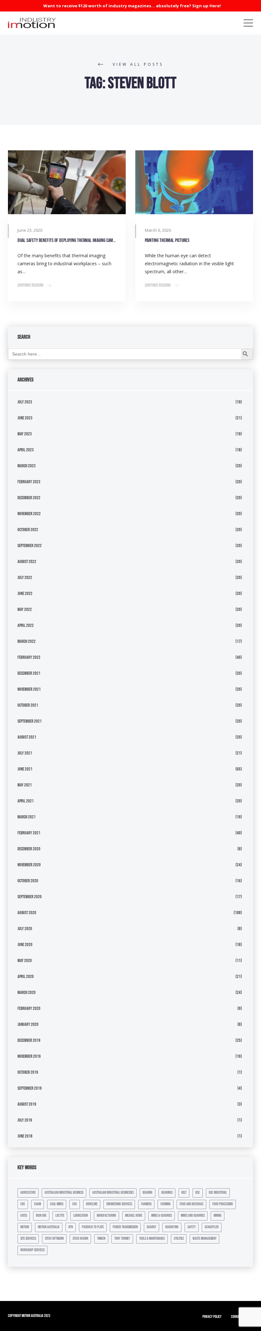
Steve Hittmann (54, 1238)
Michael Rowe (133, 1215)
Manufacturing (106, 1215)
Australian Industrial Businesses (113, 1192)
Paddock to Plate (93, 1227)
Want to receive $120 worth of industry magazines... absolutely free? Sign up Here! (132, 6)
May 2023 (25, 434)
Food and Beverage (191, 1204)
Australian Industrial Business (64, 1192)
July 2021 (25, 753)
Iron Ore (41, 1215)
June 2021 (25, 769)
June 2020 (25, 944)
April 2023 (26, 450)
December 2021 (29, 673)
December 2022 (29, 497)
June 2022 (25, 593)
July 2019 (25, 1120)
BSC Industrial (218, 1192)
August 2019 (27, 1104)
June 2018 (25, 1136)
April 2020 (26, 976)
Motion (24, 1227)
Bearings (167, 1192)
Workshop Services (32, 1250)
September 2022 (30, 545)
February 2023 (29, 482)
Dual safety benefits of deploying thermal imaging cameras (67, 240)
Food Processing (222, 1204)
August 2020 (27, 912)
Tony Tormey (122, 1238)
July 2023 (25, 402)
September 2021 (30, 721)
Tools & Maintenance (152, 1238)
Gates (23, 1215)
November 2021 (29, 689)
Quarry (151, 1227)
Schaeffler (212, 1227)
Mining (218, 1215)
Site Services (28, 1238)
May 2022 (25, 609)
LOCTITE (59, 1215)
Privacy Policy (212, 1316)
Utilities (179, 1238)
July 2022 (25, 577)
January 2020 (28, 1024)
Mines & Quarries (161, 1215)
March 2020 (27, 992)
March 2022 (27, 641)
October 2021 (28, 705)
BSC (197, 1192)
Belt (184, 1192)
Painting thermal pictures (167, 240)
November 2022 (29, 513)
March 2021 (27, 817)
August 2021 (27, 737)
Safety (191, 1227)
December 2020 (29, 849)
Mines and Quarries (193, 1215)
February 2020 (29, 1008)
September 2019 (30, 1088)
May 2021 (25, 785)
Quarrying (172, 1227)
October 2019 (28, 1072)
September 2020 (30, 896)
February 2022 (29, 657)
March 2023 (27, 466)
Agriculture (28, 1192)
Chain (37, 1204)
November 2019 (29, 1056)
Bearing (147, 1192)
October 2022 (28, 529)
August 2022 (27, 561)
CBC (22, 1204)
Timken (101, 1238)
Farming (165, 1204)
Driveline (91, 1204)
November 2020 (29, 865)
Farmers (146, 1204)
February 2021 (29, 833)
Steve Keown (80, 1238)
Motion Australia (49, 1227)
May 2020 (25, 960)
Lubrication (80, 1215)
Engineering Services (119, 1204)
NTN (70, 1227)
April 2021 (26, 801)
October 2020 (28, 881)
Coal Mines (56, 1204)
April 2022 (26, 625)
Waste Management (204, 1238)
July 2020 (25, 928)
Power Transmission (125, 1227)
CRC (74, 1204)
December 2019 (29, 1040)
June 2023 (25, 418)
